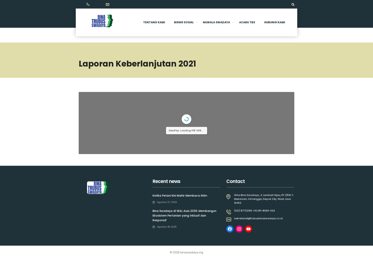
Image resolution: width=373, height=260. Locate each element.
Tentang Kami (154, 22)
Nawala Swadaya (216, 22)
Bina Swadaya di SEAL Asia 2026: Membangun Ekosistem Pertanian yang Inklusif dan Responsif (184, 215)
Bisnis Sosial (184, 22)
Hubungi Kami (274, 22)
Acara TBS (247, 22)
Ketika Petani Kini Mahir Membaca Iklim (180, 196)
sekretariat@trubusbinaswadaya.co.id (258, 218)
